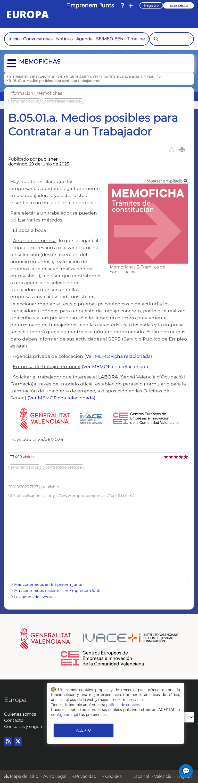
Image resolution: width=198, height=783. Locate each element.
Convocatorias (38, 38)
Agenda (84, 38)
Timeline (136, 38)
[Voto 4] (181, 457)
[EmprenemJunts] (90, 5)
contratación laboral (63, 101)
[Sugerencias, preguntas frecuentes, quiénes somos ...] (122, 5)
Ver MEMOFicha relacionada (118, 356)
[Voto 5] (186, 457)
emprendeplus (25, 101)
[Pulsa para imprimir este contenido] (182, 149)
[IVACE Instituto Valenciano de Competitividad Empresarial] (99, 638)
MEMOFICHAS (40, 61)
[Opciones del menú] (10, 63)
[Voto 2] (171, 457)
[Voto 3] (176, 457)
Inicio (14, 38)
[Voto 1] (166, 457)
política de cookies (123, 705)
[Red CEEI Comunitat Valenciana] (102, 664)
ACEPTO (83, 730)
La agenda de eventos (34, 597)
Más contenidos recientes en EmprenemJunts (57, 590)
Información (20, 93)
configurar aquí (64, 715)
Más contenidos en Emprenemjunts (48, 584)
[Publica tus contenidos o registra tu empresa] (131, 5)
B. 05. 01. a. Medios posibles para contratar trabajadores (54, 81)
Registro (151, 5)
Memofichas (49, 93)
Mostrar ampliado (165, 181)
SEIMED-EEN (109, 38)
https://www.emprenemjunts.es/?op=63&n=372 (91, 495)
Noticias (64, 38)
